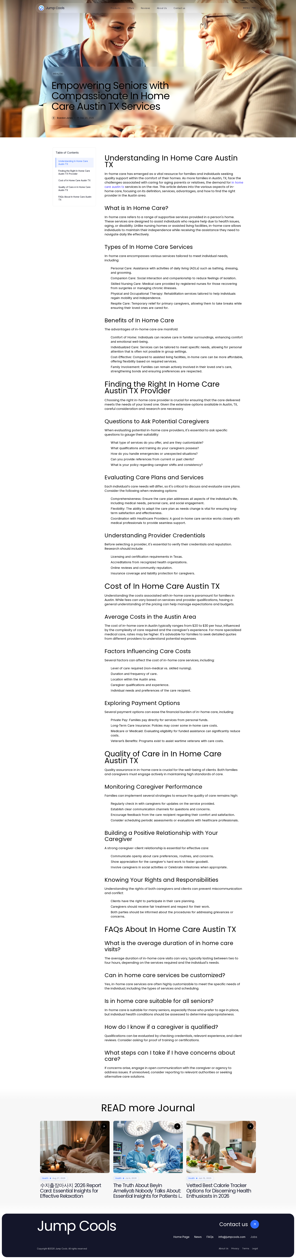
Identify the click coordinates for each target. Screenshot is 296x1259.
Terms (245, 1248)
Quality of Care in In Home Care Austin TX (74, 188)
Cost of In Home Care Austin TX (74, 180)
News (198, 1237)
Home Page (181, 1237)
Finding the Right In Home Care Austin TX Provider (74, 172)
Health (58, 74)
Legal (255, 1248)
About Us (223, 1248)
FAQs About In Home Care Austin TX (74, 198)
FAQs (210, 1237)
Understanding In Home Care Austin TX (73, 162)
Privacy (235, 1248)
